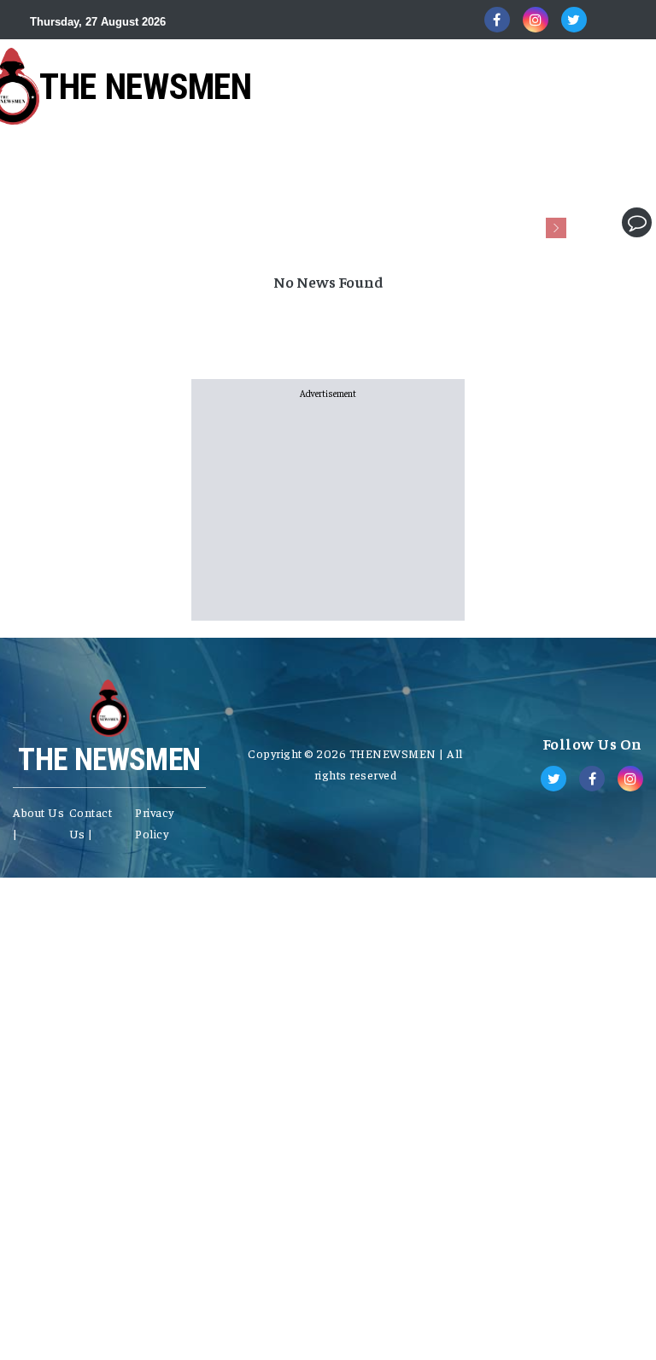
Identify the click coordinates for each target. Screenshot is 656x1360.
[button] (585, 222)
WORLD (131, 222)
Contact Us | (91, 822)
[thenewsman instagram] (535, 19)
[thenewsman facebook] (497, 19)
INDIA (63, 222)
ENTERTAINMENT (531, 222)
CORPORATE (303, 222)
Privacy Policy (154, 822)
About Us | (38, 822)
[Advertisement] (311, 163)
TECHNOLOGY (409, 222)
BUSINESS (209, 222)
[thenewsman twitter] (574, 19)
